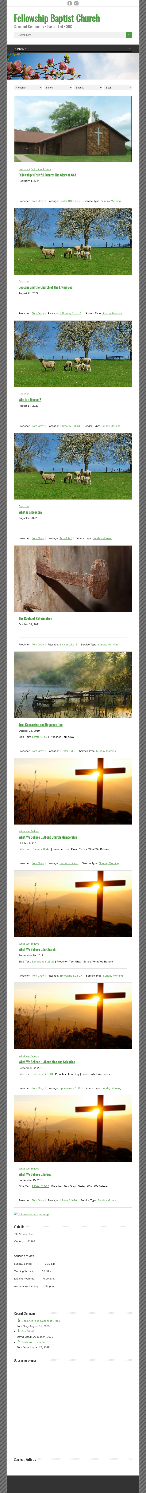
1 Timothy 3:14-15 (70, 313)
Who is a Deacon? (30, 399)
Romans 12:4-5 (41, 849)
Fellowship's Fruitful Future (35, 169)
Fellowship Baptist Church (57, 18)
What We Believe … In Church (37, 949)
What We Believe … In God (35, 1174)
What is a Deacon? (30, 512)
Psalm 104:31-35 (70, 200)
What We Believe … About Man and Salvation (47, 1061)
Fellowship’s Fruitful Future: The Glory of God (47, 174)
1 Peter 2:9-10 (40, 1186)
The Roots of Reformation (35, 618)
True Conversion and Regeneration (41, 724)
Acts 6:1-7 (66, 538)
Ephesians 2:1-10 (42, 1074)
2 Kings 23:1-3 (68, 644)
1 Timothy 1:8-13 (70, 425)
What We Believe (29, 831)
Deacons (24, 281)
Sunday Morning (111, 200)
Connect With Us (25, 1459)
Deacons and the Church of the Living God (45, 287)
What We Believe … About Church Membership (48, 837)
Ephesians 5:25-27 (43, 961)
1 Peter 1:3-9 (40, 736)
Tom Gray (38, 200)
